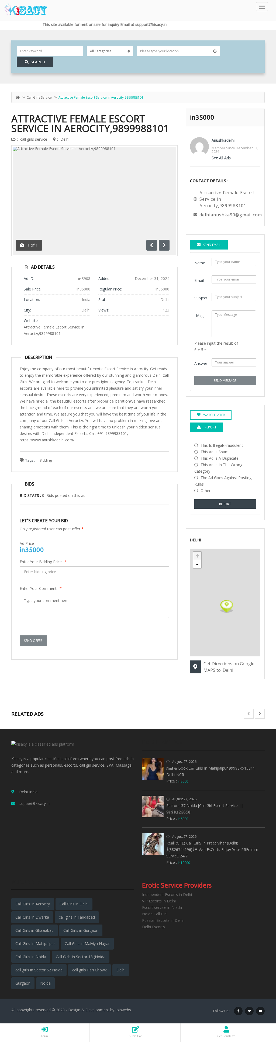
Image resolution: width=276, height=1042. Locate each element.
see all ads (221, 157)
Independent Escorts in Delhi (167, 894)
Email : (199, 283)
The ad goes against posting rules (222, 481)
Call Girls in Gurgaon (80, 930)
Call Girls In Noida (30, 956)
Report (225, 504)
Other (206, 490)
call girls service (39, 97)
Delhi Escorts (153, 926)
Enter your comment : (41, 588)
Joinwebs (123, 1009)
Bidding (46, 460)
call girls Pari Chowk (89, 969)
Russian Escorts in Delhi (163, 920)
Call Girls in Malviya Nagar (87, 943)
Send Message (225, 380)
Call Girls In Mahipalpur (35, 943)
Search (38, 61)
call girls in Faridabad (77, 917)
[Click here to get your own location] (214, 51)
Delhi (64, 139)
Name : (199, 266)
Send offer (33, 640)
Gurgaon (22, 983)
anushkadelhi (223, 140)
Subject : (200, 301)
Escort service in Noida (162, 907)
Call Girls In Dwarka (32, 917)
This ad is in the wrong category (218, 468)
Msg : (199, 318)
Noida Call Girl (154, 913)
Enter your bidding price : (43, 561)
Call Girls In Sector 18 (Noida (80, 956)
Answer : (200, 366)
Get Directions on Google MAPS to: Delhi (228, 667)
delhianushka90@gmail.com (230, 215)
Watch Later (214, 415)
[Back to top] (258, 1008)
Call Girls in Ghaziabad (34, 930)
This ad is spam (215, 451)
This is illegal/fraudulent (222, 445)
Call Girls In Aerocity (32, 903)
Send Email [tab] (212, 245)
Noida (45, 983)
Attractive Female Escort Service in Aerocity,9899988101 (90, 123)
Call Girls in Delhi (74, 903)
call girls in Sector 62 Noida (39, 969)
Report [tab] (210, 427)
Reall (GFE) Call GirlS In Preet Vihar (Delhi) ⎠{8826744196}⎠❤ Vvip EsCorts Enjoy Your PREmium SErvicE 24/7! (212, 849)
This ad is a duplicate (220, 458)
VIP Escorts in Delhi (159, 900)
